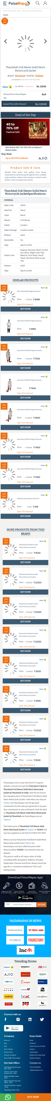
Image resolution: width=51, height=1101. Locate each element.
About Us (7, 1040)
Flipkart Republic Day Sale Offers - (12, 1081)
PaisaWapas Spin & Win (11, 1090)
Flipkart (39, 75)
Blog (5, 1043)
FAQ (5, 1046)
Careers (32, 1049)
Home (31, 1040)
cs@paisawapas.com (36, 1070)
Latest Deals (34, 1052)
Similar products (25, 280)
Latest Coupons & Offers (37, 1046)
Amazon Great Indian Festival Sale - (11, 1072)
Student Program (35, 1058)
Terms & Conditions (10, 1055)
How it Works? (8, 1049)
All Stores (33, 1043)
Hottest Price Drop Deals (37, 1055)
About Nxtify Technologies (12, 1058)
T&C (5, 98)
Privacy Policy (8, 1052)
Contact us (35, 1063)
